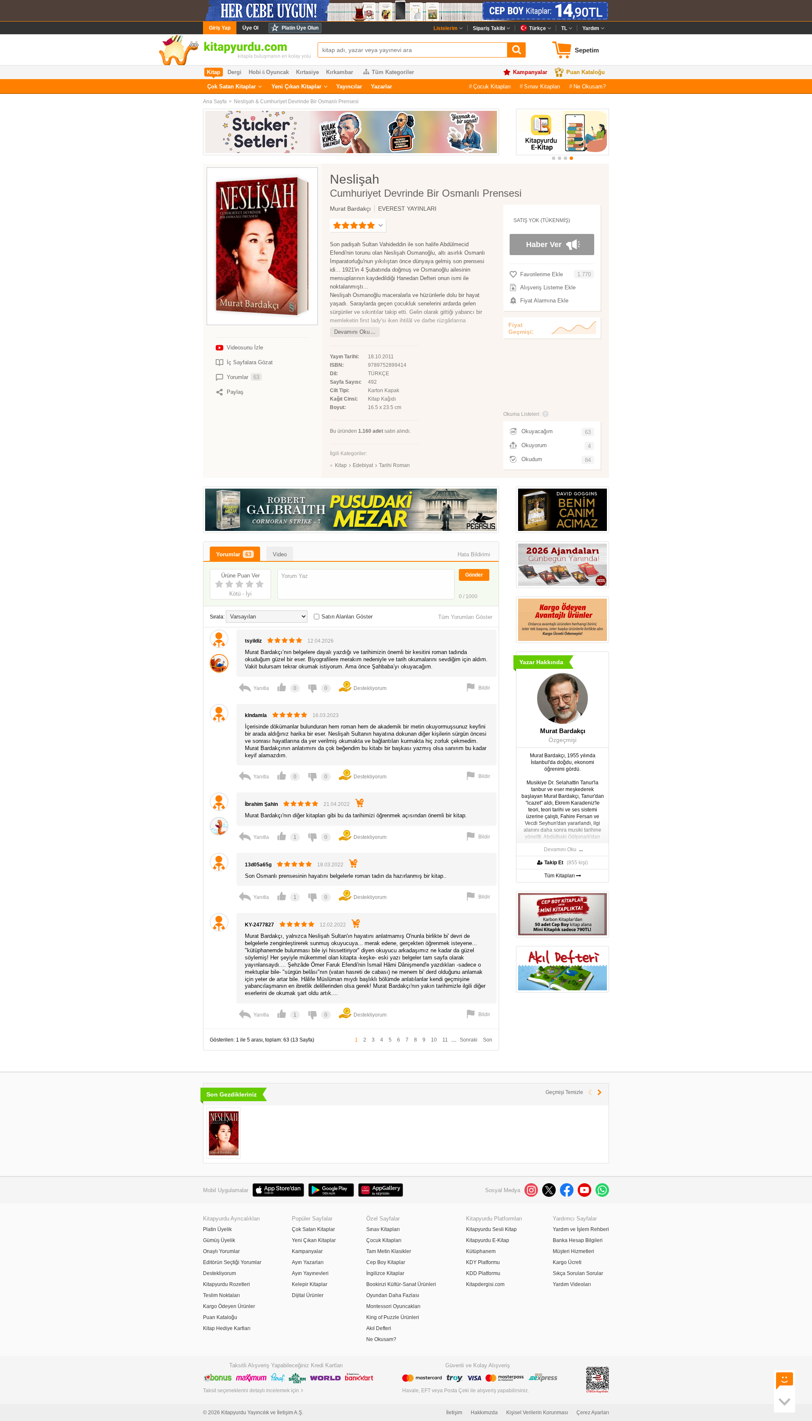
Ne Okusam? (589, 86)
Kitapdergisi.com (485, 1284)
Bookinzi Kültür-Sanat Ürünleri (401, 1284)
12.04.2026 (320, 641)
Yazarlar (381, 86)
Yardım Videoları (572, 1284)
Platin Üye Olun (300, 28)
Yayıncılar (349, 86)
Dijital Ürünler (308, 1295)
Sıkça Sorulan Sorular (578, 1273)
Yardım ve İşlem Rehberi (581, 1229)
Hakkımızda (484, 1413)
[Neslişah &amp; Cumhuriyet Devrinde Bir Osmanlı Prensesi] (223, 1133)
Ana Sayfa (215, 101)
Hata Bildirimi (474, 554)
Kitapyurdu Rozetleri (226, 1284)
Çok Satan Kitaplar (231, 86)
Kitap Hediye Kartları (226, 1328)
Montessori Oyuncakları (393, 1306)
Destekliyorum (219, 1273)
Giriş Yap (219, 28)
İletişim (454, 1413)
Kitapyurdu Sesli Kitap (491, 1229)
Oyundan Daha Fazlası (392, 1295)
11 (445, 1040)
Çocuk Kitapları (492, 86)
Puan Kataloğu (585, 72)
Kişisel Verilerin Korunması (537, 1413)
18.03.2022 (330, 865)
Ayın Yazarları (308, 1262)
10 (434, 1040)
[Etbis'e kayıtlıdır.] (597, 1380)
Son (487, 1040)
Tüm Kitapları (560, 876)
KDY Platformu (483, 1262)
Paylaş (235, 392)
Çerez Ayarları (592, 1413)
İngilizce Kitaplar (385, 1273)
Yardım (590, 28)
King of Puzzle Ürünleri (392, 1317)
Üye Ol (250, 28)
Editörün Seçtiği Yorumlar (232, 1262)
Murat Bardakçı (350, 208)
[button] (553, 158)
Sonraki (468, 1040)
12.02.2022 (333, 925)
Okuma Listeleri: (521, 414)
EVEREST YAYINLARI (407, 208)
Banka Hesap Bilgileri (578, 1240)
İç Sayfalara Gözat (250, 362)
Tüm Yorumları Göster (465, 617)
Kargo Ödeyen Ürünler (229, 1306)
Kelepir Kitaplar (309, 1284)
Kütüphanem (481, 1251)
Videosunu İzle (245, 347)
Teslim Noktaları (221, 1295)
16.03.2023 (326, 715)
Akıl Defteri (378, 1328)
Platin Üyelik (217, 1229)
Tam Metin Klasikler (388, 1251)
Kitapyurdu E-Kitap (487, 1240)
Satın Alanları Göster (347, 616)
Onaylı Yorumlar (221, 1251)
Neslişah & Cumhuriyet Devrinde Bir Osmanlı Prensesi (296, 101)
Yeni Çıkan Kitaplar (296, 86)
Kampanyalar (530, 72)
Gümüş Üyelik (219, 1240)
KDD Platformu (483, 1273)
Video (280, 554)
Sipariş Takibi (489, 28)
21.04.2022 (337, 804)
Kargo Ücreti (567, 1262)
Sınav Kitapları (542, 86)
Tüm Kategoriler (393, 72)
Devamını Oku (352, 332)
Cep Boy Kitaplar (385, 1262)
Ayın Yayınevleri (310, 1273)
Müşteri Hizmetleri (573, 1251)
